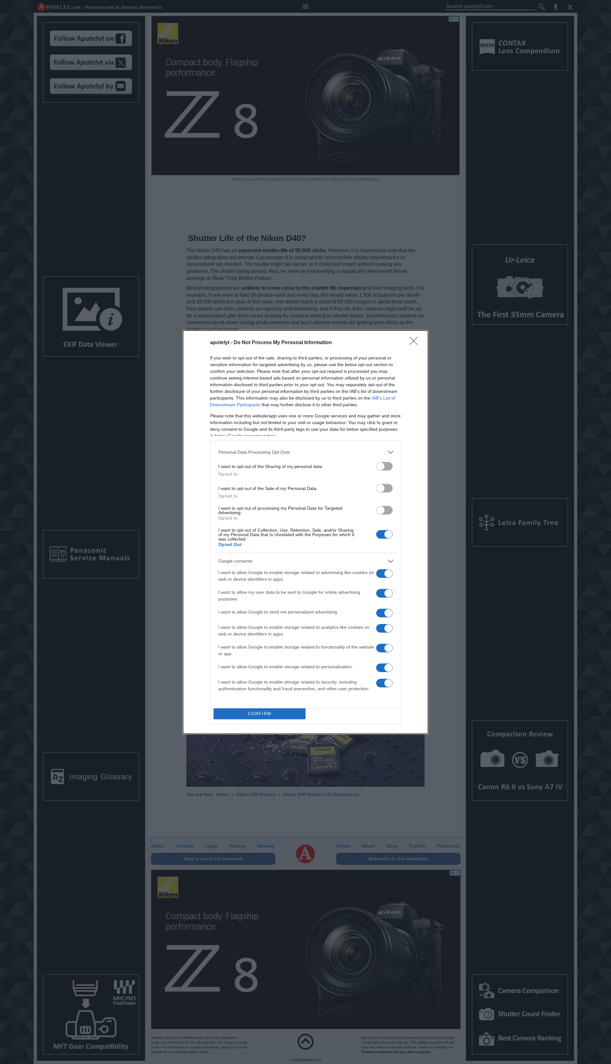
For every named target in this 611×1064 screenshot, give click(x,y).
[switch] (384, 466)
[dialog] (305, 532)
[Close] (416, 343)
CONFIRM (259, 713)
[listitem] (305, 452)
